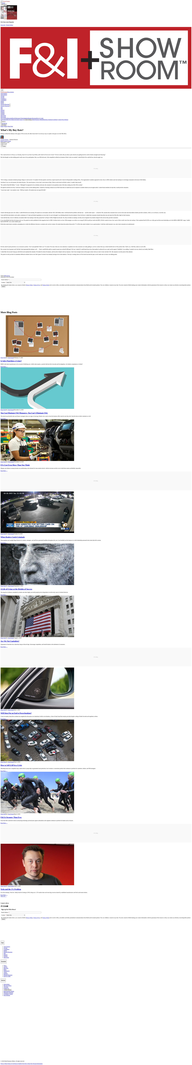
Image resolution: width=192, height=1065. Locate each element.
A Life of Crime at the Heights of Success (16, 589)
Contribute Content (56, 119)
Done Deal (10, 126)
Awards (2, 96)
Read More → (4, 366)
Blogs (13, 118)
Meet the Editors (10, 119)
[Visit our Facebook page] (1, 906)
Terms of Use (11, 1063)
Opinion (2, 112)
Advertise (16, 119)
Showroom (3, 115)
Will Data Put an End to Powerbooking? (16, 713)
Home (2, 126)
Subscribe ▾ (3, 4)
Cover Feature (6, 1)
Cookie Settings (28, 119)
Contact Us (21, 119)
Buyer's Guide (40, 118)
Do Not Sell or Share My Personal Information (31, 1063)
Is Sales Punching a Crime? (11, 361)
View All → (3, 896)
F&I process (7, 275)
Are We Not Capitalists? (10, 641)
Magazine (9, 118)
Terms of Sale (17, 1063)
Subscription (4, 119)
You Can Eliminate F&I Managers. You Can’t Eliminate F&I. (24, 413)
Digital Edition (9, 25)
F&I (2, 107)
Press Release (64, 119)
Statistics (26, 118)
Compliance (3, 99)
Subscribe (3, 25)
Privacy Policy (4, 1063)
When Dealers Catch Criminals (13, 537)
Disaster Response (5, 104)
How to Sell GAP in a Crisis (11, 765)
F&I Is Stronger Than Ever (11, 817)
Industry (2, 110)
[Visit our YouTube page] (7, 906)
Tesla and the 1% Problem (11, 889)
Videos (22, 118)
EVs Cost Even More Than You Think (15, 465)
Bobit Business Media (37, 119)
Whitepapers (17, 118)
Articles (14, 1)
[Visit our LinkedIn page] (6, 906)
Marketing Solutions (47, 119)
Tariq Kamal (11, 357)
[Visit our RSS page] (4, 906)
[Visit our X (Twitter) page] (3, 906)
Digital (2, 101)
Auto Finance (4, 93)
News (11, 1)
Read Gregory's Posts (6, 141)
